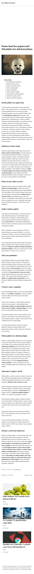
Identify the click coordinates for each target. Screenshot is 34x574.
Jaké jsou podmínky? (12, 90)
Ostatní (30, 475)
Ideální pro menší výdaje (13, 84)
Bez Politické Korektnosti (8, 3)
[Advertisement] (17, 23)
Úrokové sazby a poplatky (13, 92)
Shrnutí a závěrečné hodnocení (14, 98)
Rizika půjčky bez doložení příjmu (15, 94)
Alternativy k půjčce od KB (13, 96)
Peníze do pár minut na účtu (14, 86)
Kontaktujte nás (17, 469)
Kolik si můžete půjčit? (12, 88)
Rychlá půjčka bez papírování (14, 82)
